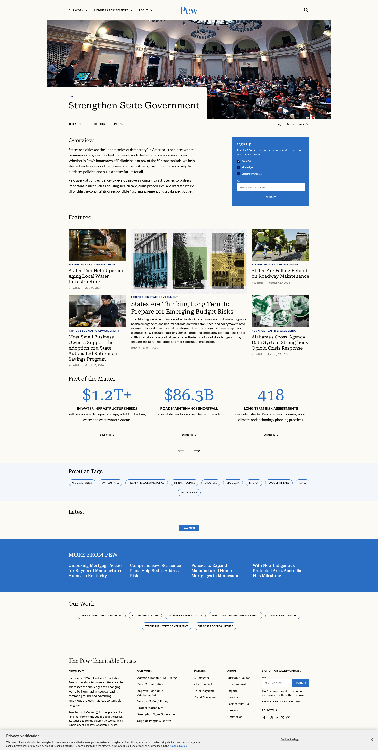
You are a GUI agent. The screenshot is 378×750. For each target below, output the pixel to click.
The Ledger (247, 167)
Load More (189, 528)
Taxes (302, 482)
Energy (254, 482)
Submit (271, 197)
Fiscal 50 (246, 161)
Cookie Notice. (178, 745)
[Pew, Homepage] (189, 10)
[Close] (371, 739)
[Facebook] (264, 717)
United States (110, 482)
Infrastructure (184, 482)
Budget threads (279, 482)
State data (233, 482)
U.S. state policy (82, 482)
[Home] (102, 660)
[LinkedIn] (277, 717)
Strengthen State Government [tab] (166, 626)
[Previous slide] (181, 450)
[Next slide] (197, 450)
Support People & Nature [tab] (215, 626)
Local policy (189, 492)
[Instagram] (270, 717)
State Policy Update (252, 173)
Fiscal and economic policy (146, 482)
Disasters (211, 482)
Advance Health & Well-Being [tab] (101, 615)
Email (239, 181)
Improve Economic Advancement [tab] (235, 615)
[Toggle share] (280, 124)
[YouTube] (288, 717)
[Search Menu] (306, 10)
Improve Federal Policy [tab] (185, 615)
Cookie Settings (290, 739)
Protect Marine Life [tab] (283, 615)
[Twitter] (282, 717)
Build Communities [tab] (145, 615)
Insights (200, 670)
